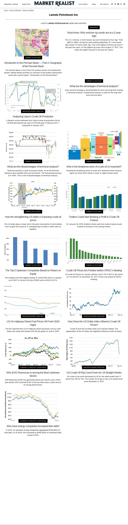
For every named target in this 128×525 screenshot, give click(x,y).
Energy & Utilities (28, 10)
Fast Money (83, 4)
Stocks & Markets (15, 10)
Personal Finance (11, 4)
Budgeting (26, 4)
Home (6, 10)
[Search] (112, 3)
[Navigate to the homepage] (54, 3)
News (94, 4)
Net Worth (104, 4)
